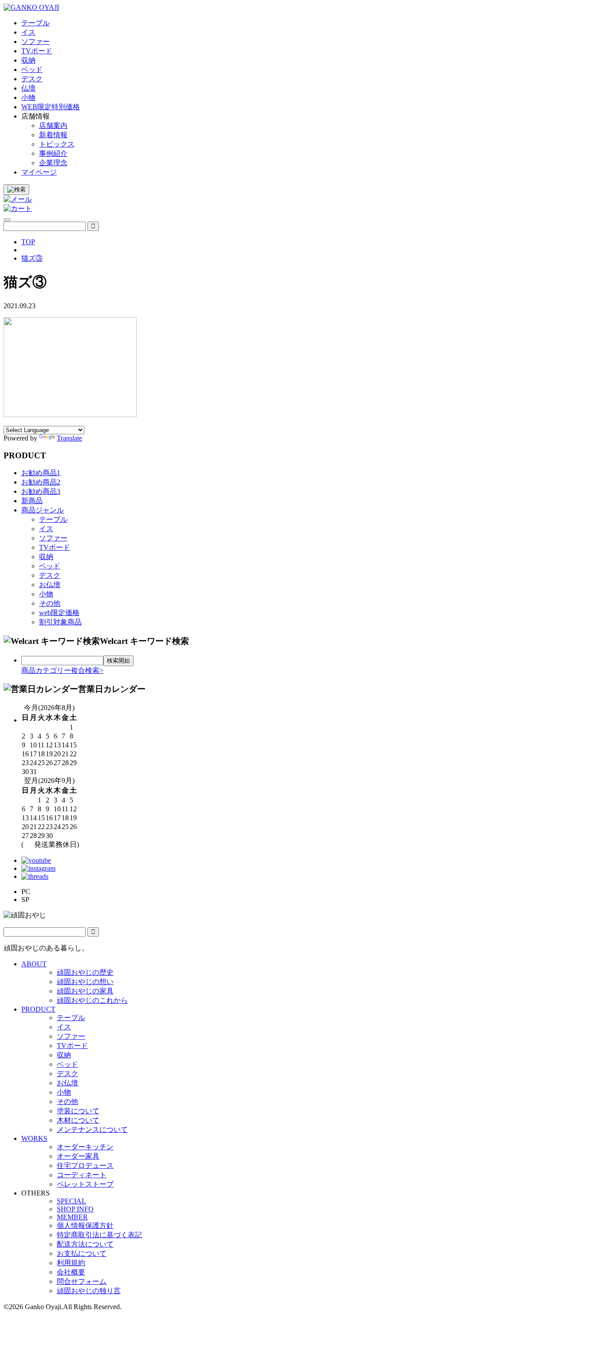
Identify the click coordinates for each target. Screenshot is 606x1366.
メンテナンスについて (92, 1129)
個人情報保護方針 (85, 1225)
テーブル (53, 519)
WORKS (34, 1138)
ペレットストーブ (85, 1184)
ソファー (53, 538)
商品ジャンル (42, 510)
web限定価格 (59, 612)
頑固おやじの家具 (85, 991)
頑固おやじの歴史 (85, 972)
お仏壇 (49, 584)
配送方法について (85, 1244)
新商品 (32, 500)
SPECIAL (71, 1201)
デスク (49, 575)
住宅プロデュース (85, 1165)
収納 (46, 556)
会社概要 (71, 1272)
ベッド (49, 566)
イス (46, 528)
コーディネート (81, 1175)
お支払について (81, 1253)
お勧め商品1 (40, 473)
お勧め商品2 (40, 482)
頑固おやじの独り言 (89, 1291)
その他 (49, 603)
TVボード (54, 547)
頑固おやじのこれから (92, 1000)
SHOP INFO (75, 1209)
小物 (46, 594)
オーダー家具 (78, 1156)
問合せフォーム (81, 1281)
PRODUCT (38, 1009)
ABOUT (34, 964)
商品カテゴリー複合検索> (62, 670)
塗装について (78, 1111)
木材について (78, 1120)
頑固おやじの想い (85, 981)
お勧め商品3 (40, 491)
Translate (69, 438)
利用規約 (71, 1263)
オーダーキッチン (85, 1147)
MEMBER (72, 1217)
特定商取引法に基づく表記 (99, 1235)
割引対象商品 (60, 622)
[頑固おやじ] (31, 7)
